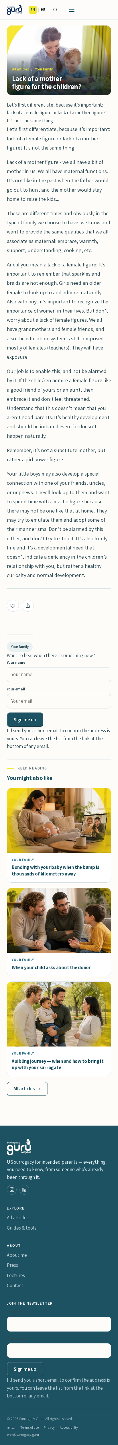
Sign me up (25, 719)
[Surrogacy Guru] (14, 10)
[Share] (28, 606)
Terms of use (29, 1427)
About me (17, 1255)
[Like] (13, 606)
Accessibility (69, 1427)
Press (12, 1265)
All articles (20, 69)
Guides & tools (21, 1228)
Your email (16, 689)
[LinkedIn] (24, 1190)
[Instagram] (12, 1190)
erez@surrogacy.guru (23, 1434)
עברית (11, 1427)
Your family (44, 69)
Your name (16, 662)
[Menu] (71, 9)
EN (33, 9)
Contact (15, 1285)
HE (43, 9)
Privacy (49, 1427)
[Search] (55, 10)
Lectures (16, 1275)
